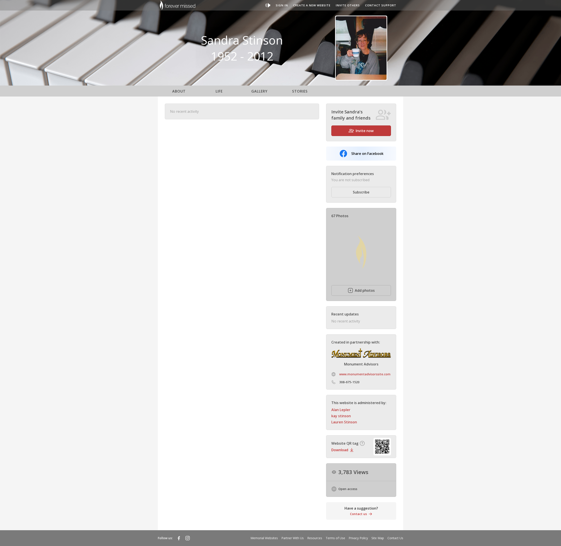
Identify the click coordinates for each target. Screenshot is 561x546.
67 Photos (339, 215)
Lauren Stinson (344, 422)
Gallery (259, 91)
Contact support (380, 5)
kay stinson (341, 416)
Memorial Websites (264, 538)
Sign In (282, 5)
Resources (314, 538)
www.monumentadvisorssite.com (365, 374)
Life (219, 91)
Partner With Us (292, 538)
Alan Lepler (340, 409)
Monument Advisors (361, 364)
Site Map (377, 538)
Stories (300, 91)
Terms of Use (335, 538)
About (179, 91)
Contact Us (395, 538)
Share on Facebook (367, 153)
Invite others (348, 5)
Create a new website (311, 5)
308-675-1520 (349, 382)
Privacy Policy (358, 538)
